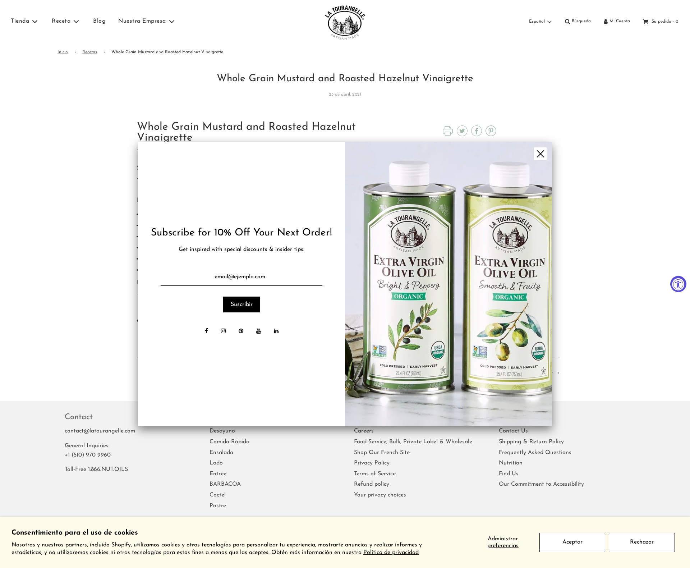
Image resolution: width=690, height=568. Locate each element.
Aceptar (572, 542)
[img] (448, 284)
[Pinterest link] (241, 331)
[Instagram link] (223, 331)
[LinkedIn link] (276, 331)
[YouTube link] (258, 331)
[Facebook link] (206, 331)
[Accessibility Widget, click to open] (678, 284)
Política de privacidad (391, 552)
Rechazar (642, 542)
